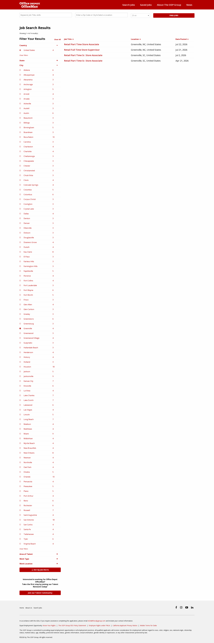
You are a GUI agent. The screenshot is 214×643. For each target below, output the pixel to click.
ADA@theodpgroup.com (96, 621)
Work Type (24, 559)
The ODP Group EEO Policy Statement (72, 625)
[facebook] (176, 607)
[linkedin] (192, 607)
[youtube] (186, 607)
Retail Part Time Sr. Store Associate (83, 55)
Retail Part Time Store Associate (81, 44)
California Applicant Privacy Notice (125, 625)
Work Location (26, 563)
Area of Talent (26, 554)
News (189, 4)
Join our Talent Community (40, 593)
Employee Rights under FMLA (99, 625)
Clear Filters (24, 55)
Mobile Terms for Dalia (148, 625)
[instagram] (181, 607)
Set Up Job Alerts (41, 570)
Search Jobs (128, 4)
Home (22, 608)
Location (135, 39)
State (22, 60)
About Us (28, 608)
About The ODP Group (169, 4)
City (21, 65)
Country (23, 45)
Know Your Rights (49, 625)
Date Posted (181, 39)
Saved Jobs (146, 4)
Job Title (68, 39)
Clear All (57, 39)
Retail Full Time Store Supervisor (82, 49)
